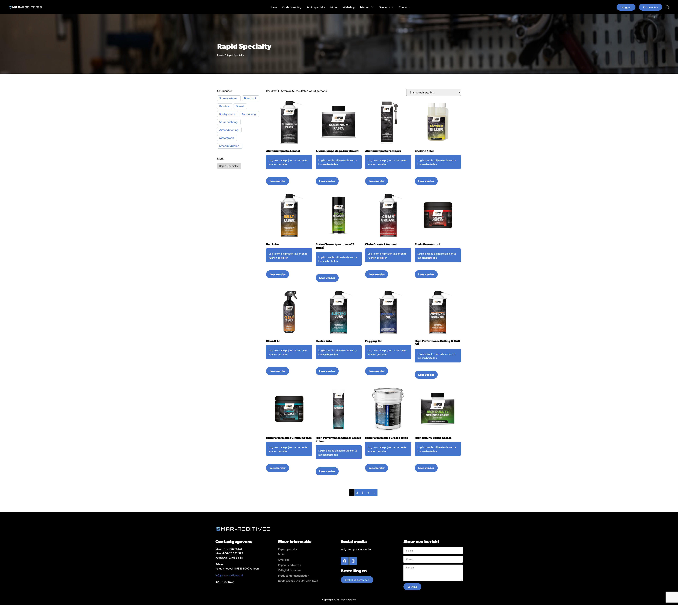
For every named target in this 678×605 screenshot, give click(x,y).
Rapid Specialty (228, 166)
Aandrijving (249, 114)
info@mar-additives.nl (229, 575)
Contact (403, 7)
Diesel (240, 106)
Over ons (384, 7)
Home (273, 7)
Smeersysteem (228, 98)
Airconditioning (228, 130)
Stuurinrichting (228, 122)
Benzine (224, 106)
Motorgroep (226, 138)
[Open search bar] (667, 7)
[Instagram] (353, 561)
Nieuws (365, 7)
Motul (334, 7)
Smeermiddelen (229, 145)
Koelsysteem (227, 114)
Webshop (349, 7)
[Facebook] (345, 561)
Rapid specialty (316, 7)
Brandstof (250, 98)
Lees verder (278, 181)
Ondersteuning (291, 7)
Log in (272, 160)
